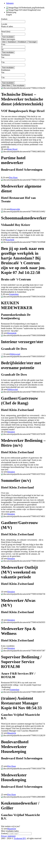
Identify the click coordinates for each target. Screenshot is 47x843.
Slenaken (11, 432)
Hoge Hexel (12, 149)
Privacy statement (8, 836)
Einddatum (22, 42)
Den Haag (13, 177)
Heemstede (11, 333)
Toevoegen (32, 42)
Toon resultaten (8, 37)
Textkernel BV (20, 838)
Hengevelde (15, 209)
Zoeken (4, 833)
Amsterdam (14, 294)
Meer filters (6, 85)
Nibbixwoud (15, 354)
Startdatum (12, 42)
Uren (4, 42)
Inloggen (10, 3)
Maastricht (11, 733)
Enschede (10, 240)
